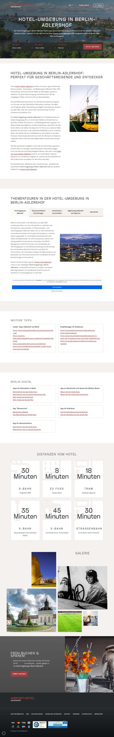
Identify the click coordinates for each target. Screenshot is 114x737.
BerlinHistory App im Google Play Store (27, 429)
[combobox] (68, 48)
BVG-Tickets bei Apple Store (23, 397)
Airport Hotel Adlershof (61, 33)
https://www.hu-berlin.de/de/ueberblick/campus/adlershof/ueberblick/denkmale (33, 338)
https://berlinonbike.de (68, 333)
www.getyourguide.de (21, 349)
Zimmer (21, 663)
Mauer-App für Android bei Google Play (74, 394)
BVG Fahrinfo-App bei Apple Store (25, 392)
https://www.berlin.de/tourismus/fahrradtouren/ (77, 330)
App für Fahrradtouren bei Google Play (74, 415)
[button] (3, 733)
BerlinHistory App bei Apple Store (25, 427)
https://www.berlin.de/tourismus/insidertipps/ (29, 344)
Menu (100, 5)
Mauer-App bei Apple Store (70, 392)
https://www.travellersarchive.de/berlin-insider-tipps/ (32, 346)
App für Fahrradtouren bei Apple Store (74, 412)
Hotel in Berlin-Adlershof (24, 86)
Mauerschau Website (20, 412)
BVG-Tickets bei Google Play (23, 400)
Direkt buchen (19, 674)
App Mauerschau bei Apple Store (24, 415)
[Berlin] (23, 5)
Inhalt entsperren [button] (57, 287)
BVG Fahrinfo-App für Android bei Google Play (29, 394)
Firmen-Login (84, 5)
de (70, 5)
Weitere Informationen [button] (57, 291)
